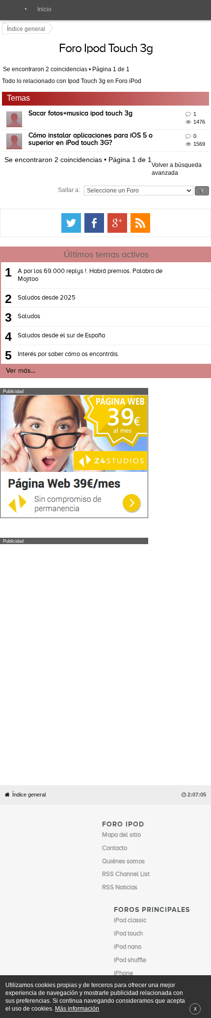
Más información (77, 1008)
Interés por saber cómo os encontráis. (68, 346)
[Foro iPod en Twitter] (148, 215)
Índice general (29, 637)
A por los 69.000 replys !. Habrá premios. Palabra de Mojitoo (90, 267)
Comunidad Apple (127, 888)
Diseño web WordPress (145, 921)
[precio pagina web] (74, 508)
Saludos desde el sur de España (61, 327)
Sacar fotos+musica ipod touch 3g (82, 113)
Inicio (44, 9)
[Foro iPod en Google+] (195, 215)
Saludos (29, 308)
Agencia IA (129, 934)
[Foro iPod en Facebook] (172, 215)
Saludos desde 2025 (47, 290)
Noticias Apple (122, 875)
